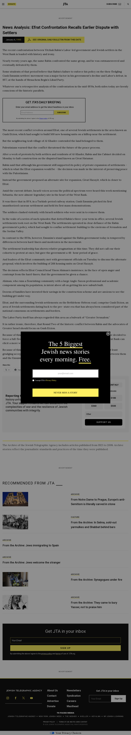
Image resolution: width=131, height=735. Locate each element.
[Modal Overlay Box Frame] (65, 367)
